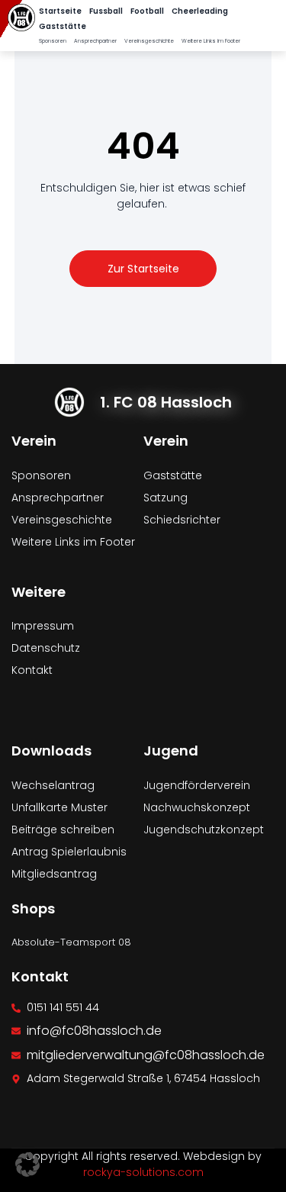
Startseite (60, 11)
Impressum (42, 625)
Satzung (165, 497)
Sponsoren (52, 40)
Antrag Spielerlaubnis (69, 851)
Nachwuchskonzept (196, 807)
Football (147, 11)
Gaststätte (62, 26)
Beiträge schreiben (62, 829)
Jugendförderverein (196, 785)
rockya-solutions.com (143, 1172)
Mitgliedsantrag (54, 873)
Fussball (106, 11)
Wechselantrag (53, 785)
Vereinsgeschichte (149, 40)
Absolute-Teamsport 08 (71, 942)
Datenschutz (45, 648)
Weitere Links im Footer (211, 40)
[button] (27, 1164)
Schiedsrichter (181, 519)
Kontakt (32, 670)
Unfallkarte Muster (59, 807)
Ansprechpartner (95, 40)
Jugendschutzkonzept (203, 829)
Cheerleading (200, 11)
